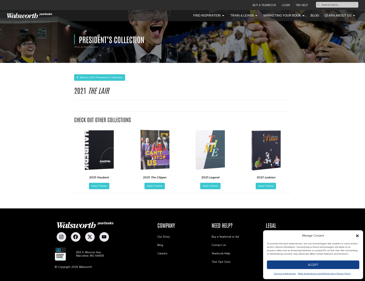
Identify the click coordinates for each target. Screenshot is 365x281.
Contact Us (219, 245)
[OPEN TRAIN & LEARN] (256, 15)
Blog (160, 245)
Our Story (163, 236)
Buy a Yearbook (264, 5)
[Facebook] (75, 237)
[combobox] (339, 5)
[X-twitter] (90, 237)
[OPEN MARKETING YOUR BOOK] (303, 15)
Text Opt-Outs (221, 262)
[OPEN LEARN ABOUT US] (353, 15)
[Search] (318, 5)
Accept (313, 265)
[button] (357, 236)
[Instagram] (61, 237)
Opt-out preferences (285, 273)
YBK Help (302, 5)
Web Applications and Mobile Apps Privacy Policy (324, 273)
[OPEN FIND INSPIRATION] (223, 15)
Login (286, 5)
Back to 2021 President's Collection (100, 77)
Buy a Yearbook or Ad (225, 236)
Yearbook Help (221, 253)
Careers (162, 253)
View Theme (99, 186)
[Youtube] (104, 237)
